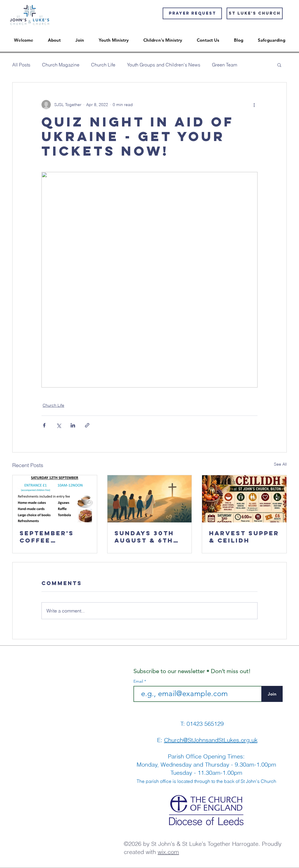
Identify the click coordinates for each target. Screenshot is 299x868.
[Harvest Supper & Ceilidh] (244, 498)
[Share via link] (87, 425)
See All (280, 464)
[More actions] (254, 104)
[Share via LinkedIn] (73, 425)
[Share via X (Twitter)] (58, 425)
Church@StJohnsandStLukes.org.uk (211, 740)
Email (138, 681)
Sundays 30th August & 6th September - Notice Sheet (144, 536)
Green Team (224, 65)
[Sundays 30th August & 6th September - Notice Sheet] (149, 498)
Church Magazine (60, 65)
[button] (279, 64)
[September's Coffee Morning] (55, 498)
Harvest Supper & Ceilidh (244, 536)
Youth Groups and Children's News (163, 65)
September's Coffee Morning (47, 536)
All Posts (21, 65)
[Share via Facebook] (44, 425)
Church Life (103, 65)
